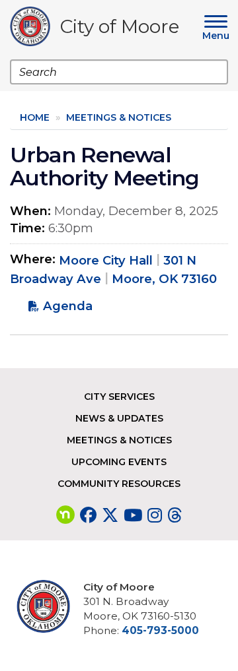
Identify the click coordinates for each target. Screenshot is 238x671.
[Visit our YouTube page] (133, 515)
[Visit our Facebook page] (88, 515)
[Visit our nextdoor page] (65, 515)
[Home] (35, 26)
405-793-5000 (160, 630)
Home (35, 117)
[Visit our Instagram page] (154, 515)
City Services (119, 396)
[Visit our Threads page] (174, 515)
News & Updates (119, 418)
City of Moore (119, 29)
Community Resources (119, 484)
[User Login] (48, 606)
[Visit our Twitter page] (110, 515)
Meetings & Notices (118, 117)
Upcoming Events (119, 462)
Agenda (68, 305)
